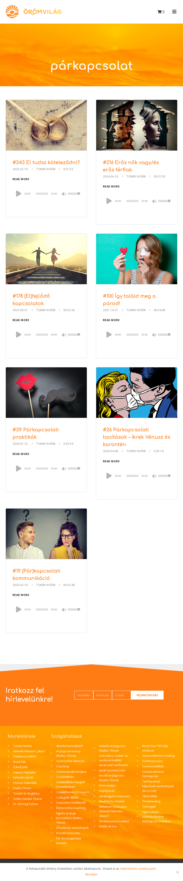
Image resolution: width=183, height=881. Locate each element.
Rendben (91, 874)
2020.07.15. (21, 444)
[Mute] (64, 194)
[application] (46, 193)
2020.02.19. (21, 585)
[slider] (74, 197)
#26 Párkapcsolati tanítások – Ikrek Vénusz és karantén (136, 437)
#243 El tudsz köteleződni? (46, 162)
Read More (20, 179)
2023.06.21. (21, 310)
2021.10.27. (111, 310)
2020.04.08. (111, 451)
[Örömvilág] (33, 11)
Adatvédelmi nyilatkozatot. (138, 868)
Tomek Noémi (46, 169)
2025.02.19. (21, 169)
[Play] (18, 193)
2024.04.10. (111, 176)
